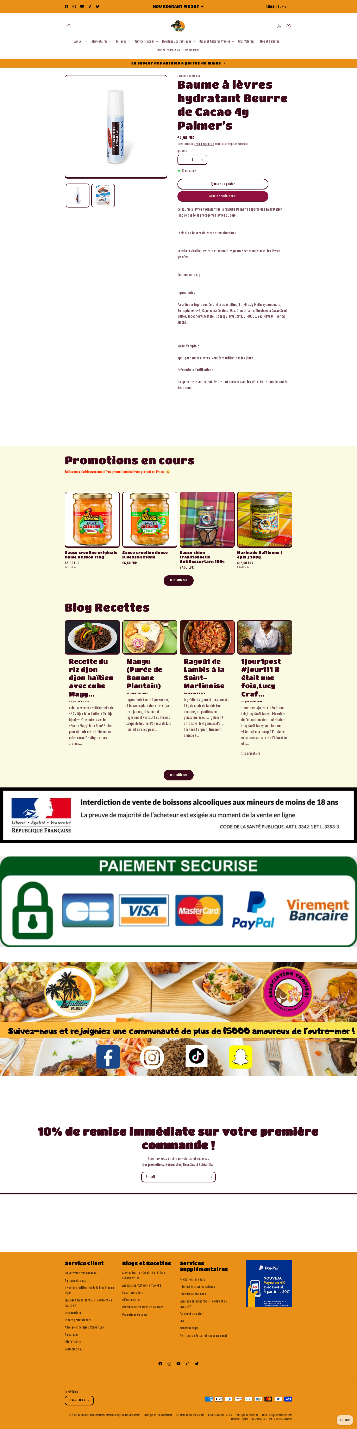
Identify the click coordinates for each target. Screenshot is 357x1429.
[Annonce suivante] (222, 6)
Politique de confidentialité (190, 1415)
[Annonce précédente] (134, 6)
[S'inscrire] (210, 1177)
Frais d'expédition (204, 144)
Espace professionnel (78, 1320)
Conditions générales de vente (277, 1415)
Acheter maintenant (223, 196)
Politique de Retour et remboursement (203, 1335)
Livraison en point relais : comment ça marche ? (88, 1303)
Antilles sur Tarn (86, 1415)
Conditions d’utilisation (220, 1415)
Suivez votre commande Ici (81, 1273)
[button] (69, 26)
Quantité (182, 151)
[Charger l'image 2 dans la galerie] (103, 195)
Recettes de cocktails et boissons (143, 1307)
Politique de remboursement (158, 1415)
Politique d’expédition (247, 1415)
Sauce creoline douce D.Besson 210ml (145, 554)
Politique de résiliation (280, 1419)
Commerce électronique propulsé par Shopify (117, 1415)
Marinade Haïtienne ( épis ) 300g (259, 554)
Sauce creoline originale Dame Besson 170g (91, 554)
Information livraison (193, 1294)
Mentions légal (189, 1328)
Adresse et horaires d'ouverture (84, 1327)
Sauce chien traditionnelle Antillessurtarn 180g (202, 556)
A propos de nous (75, 1280)
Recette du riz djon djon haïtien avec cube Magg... (91, 677)
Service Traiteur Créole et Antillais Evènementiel (143, 1275)
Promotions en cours (135, 1314)
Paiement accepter (191, 1314)
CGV (182, 1321)
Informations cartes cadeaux (197, 1286)
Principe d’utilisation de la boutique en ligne (89, 1290)
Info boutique (73, 1313)
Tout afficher (178, 580)
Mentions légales (239, 1419)
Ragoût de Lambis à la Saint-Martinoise (204, 673)
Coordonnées (258, 1419)
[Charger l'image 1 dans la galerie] (77, 195)
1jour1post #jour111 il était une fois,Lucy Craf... (261, 677)
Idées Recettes (131, 1300)
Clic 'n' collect (74, 1342)
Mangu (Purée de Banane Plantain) (144, 673)
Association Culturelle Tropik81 (141, 1285)
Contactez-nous (74, 1349)
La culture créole (132, 1292)
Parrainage (71, 1334)
